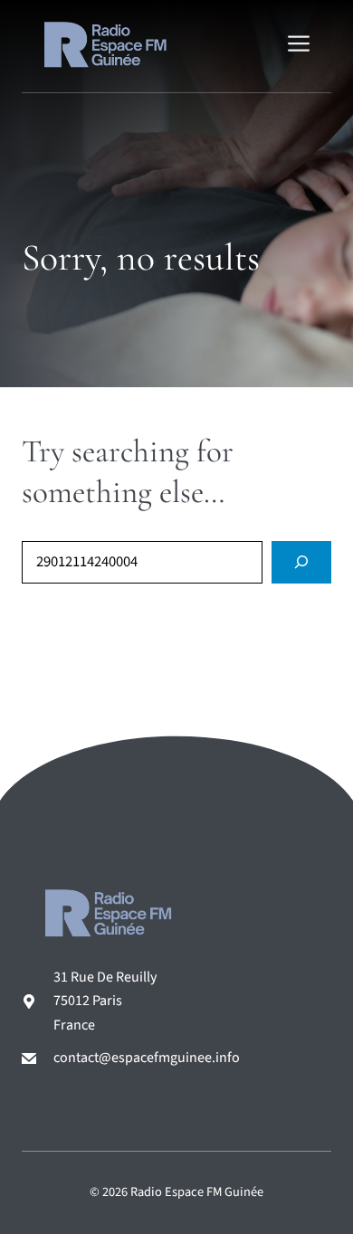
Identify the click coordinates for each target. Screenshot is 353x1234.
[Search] (301, 562)
